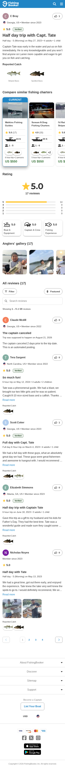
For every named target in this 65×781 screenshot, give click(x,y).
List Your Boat (32, 706)
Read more (9, 400)
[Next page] (58, 640)
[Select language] (38, 716)
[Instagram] (38, 738)
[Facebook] (24, 738)
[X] (31, 738)
